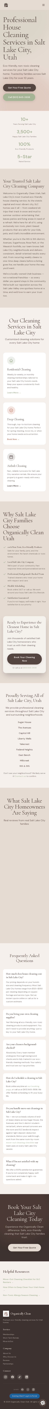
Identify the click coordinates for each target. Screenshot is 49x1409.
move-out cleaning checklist (20, 1142)
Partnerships (8, 1364)
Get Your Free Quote (19, 87)
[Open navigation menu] (43, 4)
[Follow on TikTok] (19, 1376)
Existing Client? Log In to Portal (24, 1396)
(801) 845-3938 (30, 668)
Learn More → (14, 392)
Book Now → (13, 439)
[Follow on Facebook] (12, 1376)
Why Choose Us (9, 1357)
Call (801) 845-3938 (19, 97)
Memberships (8, 1334)
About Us (7, 1353)
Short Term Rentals (11, 1338)
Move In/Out (8, 1341)
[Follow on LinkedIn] (26, 1376)
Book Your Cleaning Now (24, 659)
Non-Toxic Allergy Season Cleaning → (21, 1295)
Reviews (6, 1360)
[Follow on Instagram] (5, 1376)
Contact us (20, 776)
